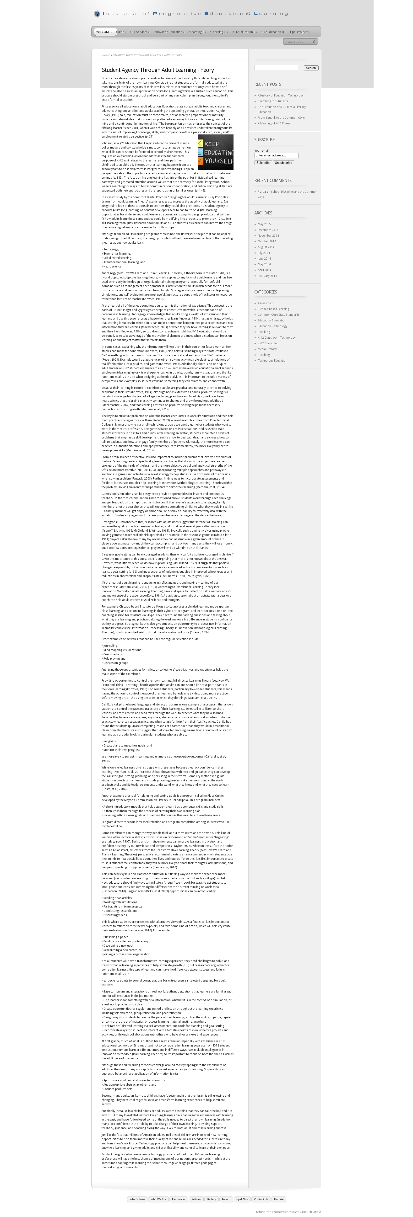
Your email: (262, 150)
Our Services (140, 32)
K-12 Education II (273, 32)
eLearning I (197, 32)
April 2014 (264, 270)
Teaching (264, 355)
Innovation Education (169, 32)
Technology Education (272, 360)
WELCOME (104, 32)
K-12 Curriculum (268, 343)
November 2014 (268, 235)
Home (106, 55)
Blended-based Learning (273, 309)
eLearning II (219, 32)
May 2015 (264, 224)
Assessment (265, 303)
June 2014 (264, 258)
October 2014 (267, 241)
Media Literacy (267, 349)
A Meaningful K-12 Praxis (274, 123)
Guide (121, 32)
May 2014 (264, 264)
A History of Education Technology (281, 95)
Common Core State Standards (278, 314)
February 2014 (267, 276)
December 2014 (268, 230)
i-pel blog (264, 332)
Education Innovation (272, 320)
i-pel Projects (300, 32)
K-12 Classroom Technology (277, 337)
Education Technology (272, 326)
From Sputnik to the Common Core (281, 117)
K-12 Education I (245, 32)
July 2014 (264, 253)
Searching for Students (273, 101)
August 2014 (266, 247)
